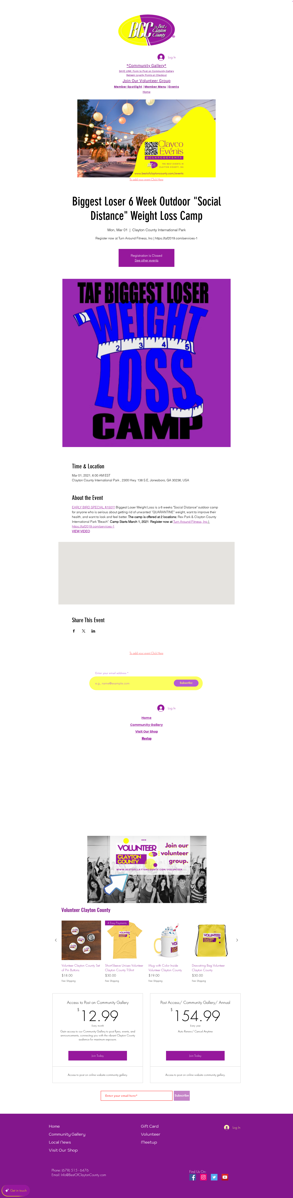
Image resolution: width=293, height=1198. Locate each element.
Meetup (149, 1142)
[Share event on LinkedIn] (93, 631)
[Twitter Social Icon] (214, 1177)
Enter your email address (110, 673)
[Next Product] (237, 940)
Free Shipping (69, 981)
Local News (60, 1142)
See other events (146, 260)
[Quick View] (81, 940)
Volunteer (150, 1134)
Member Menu (155, 87)
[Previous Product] (55, 940)
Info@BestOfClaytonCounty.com (83, 1174)
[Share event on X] (84, 631)
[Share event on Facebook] (74, 631)
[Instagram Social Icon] (203, 1177)
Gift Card (150, 1126)
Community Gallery (146, 724)
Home (146, 717)
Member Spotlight (128, 87)
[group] (146, 951)
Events (173, 87)
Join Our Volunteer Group (146, 81)
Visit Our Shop (63, 1150)
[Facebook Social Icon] (192, 1177)
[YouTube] (225, 1177)
